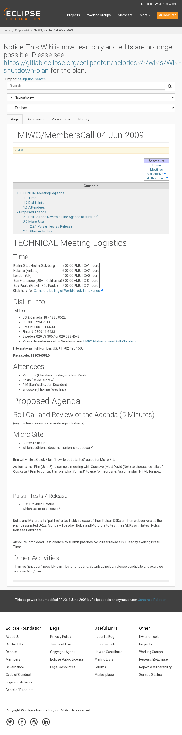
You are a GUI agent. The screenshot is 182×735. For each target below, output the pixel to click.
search (40, 79)
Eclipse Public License (67, 659)
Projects (73, 15)
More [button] (144, 15)
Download (169, 15)
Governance (15, 667)
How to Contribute (108, 652)
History (83, 119)
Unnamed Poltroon (152, 600)
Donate (11, 652)
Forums (100, 667)
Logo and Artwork (19, 682)
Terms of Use (60, 644)
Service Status (150, 675)
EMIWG (20, 150)
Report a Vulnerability (155, 667)
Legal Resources (63, 667)
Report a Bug (104, 637)
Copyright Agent (62, 652)
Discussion (35, 119)
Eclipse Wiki (22, 30)
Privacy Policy (60, 637)
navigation (26, 79)
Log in (148, 3)
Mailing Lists (104, 659)
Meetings (156, 169)
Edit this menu (155, 178)
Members (125, 15)
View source (61, 119)
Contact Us (14, 644)
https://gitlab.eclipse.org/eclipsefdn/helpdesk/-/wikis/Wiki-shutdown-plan (92, 66)
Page (15, 119)
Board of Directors (20, 690)
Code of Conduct (18, 675)
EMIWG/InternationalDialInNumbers (110, 341)
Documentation (106, 644)
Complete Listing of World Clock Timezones (67, 291)
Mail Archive (155, 174)
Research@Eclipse (153, 659)
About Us (13, 637)
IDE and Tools (149, 637)
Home (7, 30)
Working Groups (99, 15)
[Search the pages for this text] (170, 86)
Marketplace (104, 675)
